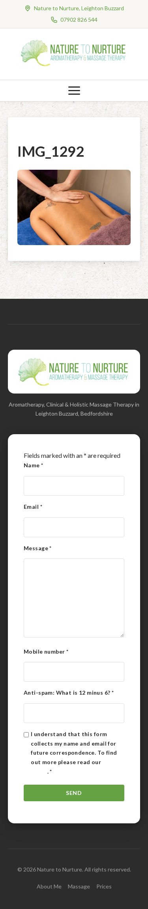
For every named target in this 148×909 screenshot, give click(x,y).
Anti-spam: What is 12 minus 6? (69, 692)
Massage (79, 886)
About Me (49, 886)
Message (38, 548)
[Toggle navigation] (74, 90)
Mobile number (46, 651)
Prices (104, 886)
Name (33, 465)
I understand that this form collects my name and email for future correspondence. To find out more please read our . (76, 753)
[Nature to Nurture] (74, 65)
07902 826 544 (78, 19)
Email (33, 506)
